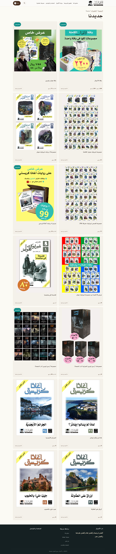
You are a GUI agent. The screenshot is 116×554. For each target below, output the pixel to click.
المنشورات (94, 11)
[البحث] (24, 3)
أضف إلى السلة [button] (18, 88)
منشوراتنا (75, 3)
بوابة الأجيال (59, 3)
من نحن (67, 541)
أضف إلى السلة (63, 88)
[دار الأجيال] (95, 3)
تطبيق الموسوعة (68, 3)
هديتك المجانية (40, 3)
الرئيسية (100, 11)
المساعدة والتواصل (50, 3)
